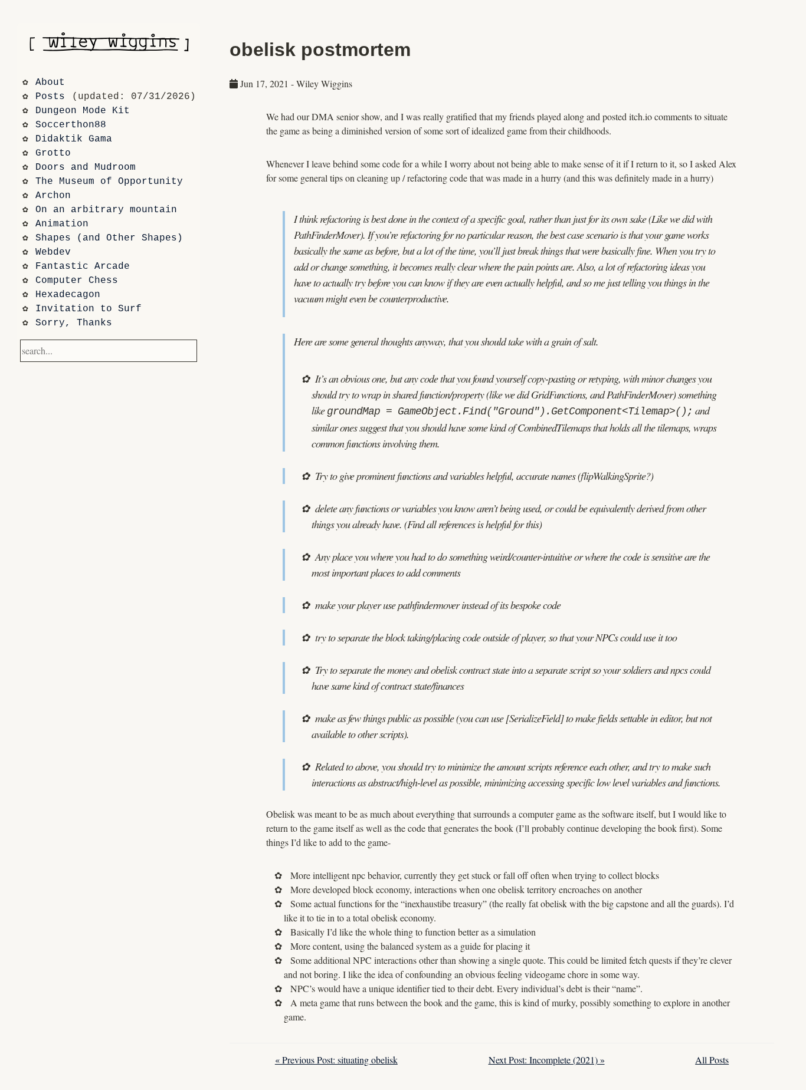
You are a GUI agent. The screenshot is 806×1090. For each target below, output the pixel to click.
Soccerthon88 (70, 125)
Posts (50, 96)
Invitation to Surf (88, 309)
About (50, 82)
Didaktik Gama (73, 139)
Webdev (53, 252)
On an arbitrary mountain (106, 210)
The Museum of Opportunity (109, 181)
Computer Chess (76, 280)
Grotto (53, 153)
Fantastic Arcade (82, 266)
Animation (62, 224)
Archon (53, 195)
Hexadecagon (67, 294)
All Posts (712, 1059)
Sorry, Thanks (73, 323)
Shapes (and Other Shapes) (109, 238)
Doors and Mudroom (85, 167)
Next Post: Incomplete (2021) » (547, 1059)
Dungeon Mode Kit (82, 111)
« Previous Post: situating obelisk (336, 1059)
